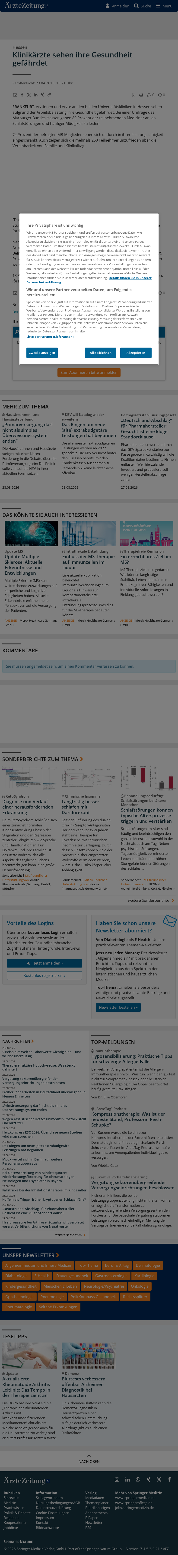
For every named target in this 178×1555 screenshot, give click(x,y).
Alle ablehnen (100, 353)
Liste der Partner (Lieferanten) (49, 337)
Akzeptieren (136, 353)
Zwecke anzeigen (42, 353)
